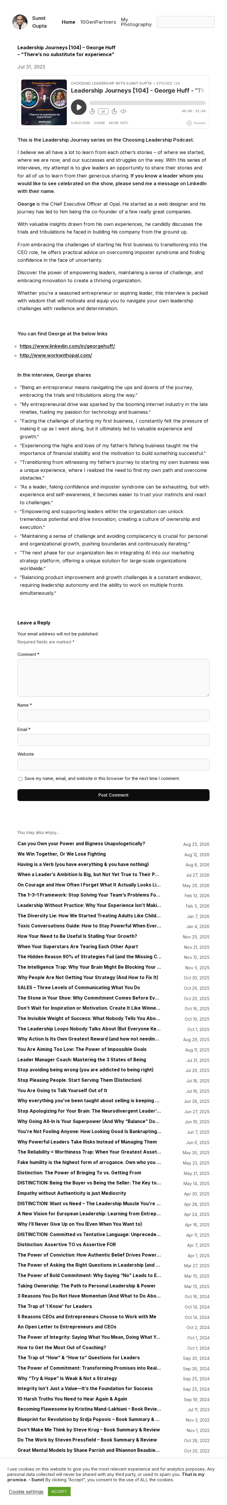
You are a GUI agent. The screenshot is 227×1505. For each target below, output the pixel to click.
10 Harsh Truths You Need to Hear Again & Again (72, 1399)
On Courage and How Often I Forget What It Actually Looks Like (89, 885)
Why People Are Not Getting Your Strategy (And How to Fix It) (87, 977)
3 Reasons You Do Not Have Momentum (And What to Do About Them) (89, 1296)
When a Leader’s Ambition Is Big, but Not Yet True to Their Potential (89, 874)
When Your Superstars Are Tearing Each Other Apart (77, 946)
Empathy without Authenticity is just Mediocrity (71, 1193)
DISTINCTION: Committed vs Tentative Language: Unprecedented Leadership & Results (89, 1234)
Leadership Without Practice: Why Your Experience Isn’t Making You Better (89, 905)
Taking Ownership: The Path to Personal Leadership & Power (86, 1286)
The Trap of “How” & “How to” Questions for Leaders (78, 1357)
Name (24, 705)
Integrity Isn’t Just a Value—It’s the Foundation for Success (85, 1388)
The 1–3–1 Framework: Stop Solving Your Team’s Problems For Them (89, 895)
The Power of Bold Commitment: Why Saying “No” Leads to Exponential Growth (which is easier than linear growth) (89, 1275)
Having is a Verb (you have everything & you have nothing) (83, 864)
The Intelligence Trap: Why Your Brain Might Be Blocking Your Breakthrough (89, 967)
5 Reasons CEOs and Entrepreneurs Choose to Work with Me (86, 1317)
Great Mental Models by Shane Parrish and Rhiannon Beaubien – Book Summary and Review (89, 1450)
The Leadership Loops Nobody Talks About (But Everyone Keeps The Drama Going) (89, 1029)
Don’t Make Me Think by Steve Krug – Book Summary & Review (88, 1430)
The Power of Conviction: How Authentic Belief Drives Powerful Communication (89, 1255)
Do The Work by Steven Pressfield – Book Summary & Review (87, 1440)
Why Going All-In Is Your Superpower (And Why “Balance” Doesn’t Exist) (89, 1121)
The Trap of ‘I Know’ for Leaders (54, 1306)
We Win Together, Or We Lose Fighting (61, 854)
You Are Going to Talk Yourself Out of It (62, 1090)
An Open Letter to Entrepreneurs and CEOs (66, 1327)
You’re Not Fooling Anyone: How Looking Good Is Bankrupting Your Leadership (89, 1131)
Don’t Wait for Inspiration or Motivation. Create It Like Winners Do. (89, 1008)
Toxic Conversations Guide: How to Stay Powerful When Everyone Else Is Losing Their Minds (89, 926)
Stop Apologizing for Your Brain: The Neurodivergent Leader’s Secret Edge (89, 1111)
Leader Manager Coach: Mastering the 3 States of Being (81, 1059)
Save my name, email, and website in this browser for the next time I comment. (102, 778)
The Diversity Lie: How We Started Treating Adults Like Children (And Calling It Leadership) (89, 916)
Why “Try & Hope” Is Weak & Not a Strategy (67, 1378)
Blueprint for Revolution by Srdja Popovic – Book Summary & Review (89, 1419)
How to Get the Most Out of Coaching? (61, 1347)
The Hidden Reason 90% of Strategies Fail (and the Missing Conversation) (89, 957)
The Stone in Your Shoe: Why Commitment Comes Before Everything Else (89, 998)
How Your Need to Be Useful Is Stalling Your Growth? (77, 936)
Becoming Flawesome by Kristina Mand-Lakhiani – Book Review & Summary (89, 1409)
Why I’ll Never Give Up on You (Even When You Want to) (79, 1224)
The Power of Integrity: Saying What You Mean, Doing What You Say (89, 1337)
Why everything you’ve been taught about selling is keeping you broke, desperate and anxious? (89, 1100)
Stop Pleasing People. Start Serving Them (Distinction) (79, 1080)
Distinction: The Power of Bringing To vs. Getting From (79, 1173)
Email (23, 729)
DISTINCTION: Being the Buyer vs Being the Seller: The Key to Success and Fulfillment (89, 1183)
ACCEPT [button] (59, 1491)
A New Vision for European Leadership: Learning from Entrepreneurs (89, 1214)
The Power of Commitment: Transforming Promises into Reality (89, 1368)
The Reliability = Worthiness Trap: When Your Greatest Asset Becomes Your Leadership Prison (89, 1152)
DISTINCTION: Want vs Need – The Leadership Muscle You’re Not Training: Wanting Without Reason (89, 1203)
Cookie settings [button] (26, 1491)
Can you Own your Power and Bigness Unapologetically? (81, 843)
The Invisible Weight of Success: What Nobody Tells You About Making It (89, 1018)
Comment (28, 654)
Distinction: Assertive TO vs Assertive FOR (66, 1244)
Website (25, 754)
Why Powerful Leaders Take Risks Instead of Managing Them (87, 1142)
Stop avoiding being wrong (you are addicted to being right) (85, 1070)
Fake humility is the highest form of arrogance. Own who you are (89, 1162)
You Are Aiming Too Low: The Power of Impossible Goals (82, 1049)
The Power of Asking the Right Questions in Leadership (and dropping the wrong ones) (89, 1265)
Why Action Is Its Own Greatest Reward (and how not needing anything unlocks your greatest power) (89, 1039)
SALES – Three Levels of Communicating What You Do (78, 987)
